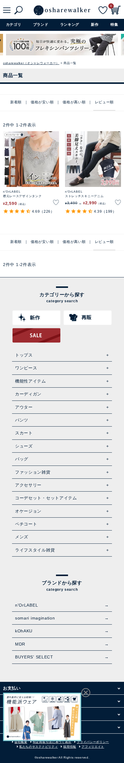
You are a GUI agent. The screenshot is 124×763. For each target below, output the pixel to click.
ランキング (69, 24)
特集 (114, 24)
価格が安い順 (42, 102)
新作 (94, 24)
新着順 (16, 102)
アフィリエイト (93, 746)
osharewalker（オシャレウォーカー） (31, 63)
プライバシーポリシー (93, 742)
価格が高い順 (74, 102)
